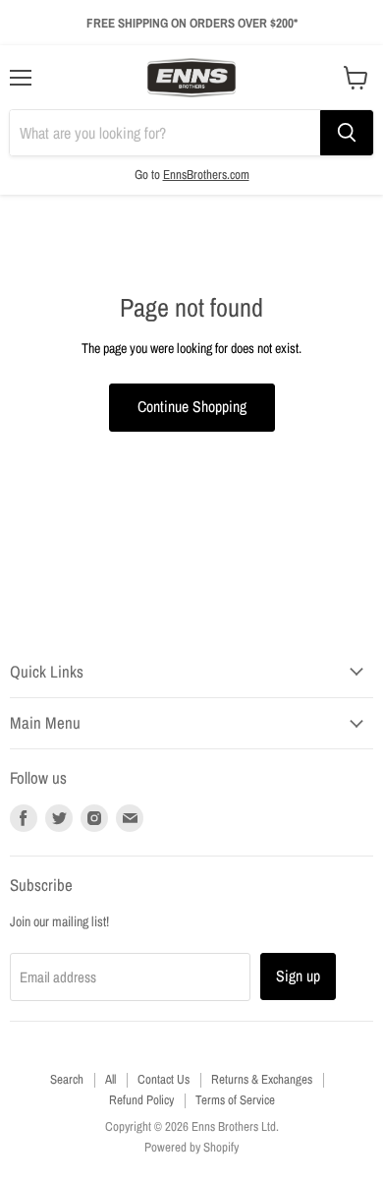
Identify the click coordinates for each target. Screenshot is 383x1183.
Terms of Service (235, 1100)
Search (66, 1079)
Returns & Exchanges (261, 1079)
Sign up (298, 976)
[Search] (346, 132)
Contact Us (163, 1079)
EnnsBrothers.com (206, 174)
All (110, 1079)
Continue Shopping (191, 406)
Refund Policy (141, 1100)
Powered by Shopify (191, 1147)
